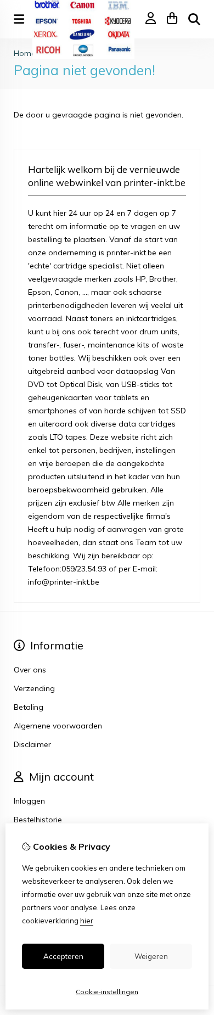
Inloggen (29, 801)
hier (86, 920)
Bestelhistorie (38, 820)
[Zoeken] (194, 19)
